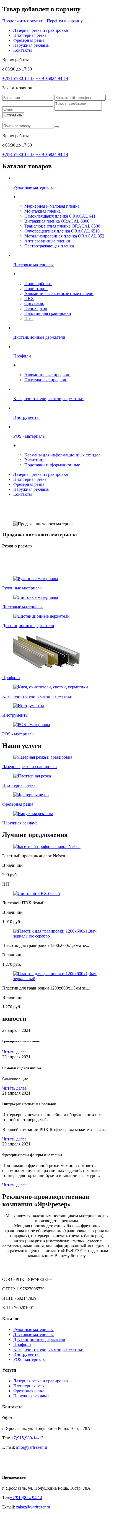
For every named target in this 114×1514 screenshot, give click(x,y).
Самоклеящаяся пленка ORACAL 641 (59, 216)
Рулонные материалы (33, 1329)
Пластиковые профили (46, 379)
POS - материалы (29, 1359)
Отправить (13, 115)
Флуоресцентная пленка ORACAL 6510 (62, 231)
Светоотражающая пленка (49, 246)
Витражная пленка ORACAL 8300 (56, 221)
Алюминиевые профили (47, 374)
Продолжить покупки (22, 21)
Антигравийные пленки (47, 241)
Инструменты (26, 1354)
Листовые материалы (33, 1334)
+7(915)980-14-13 (18, 78)
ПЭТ (28, 318)
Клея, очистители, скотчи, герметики (48, 1349)
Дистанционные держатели (39, 1339)
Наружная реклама (31, 45)
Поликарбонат (38, 283)
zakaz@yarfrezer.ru (32, 1507)
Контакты (22, 50)
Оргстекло (34, 303)
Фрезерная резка (28, 40)
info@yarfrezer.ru (31, 1447)
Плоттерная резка (29, 35)
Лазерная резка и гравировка (40, 30)
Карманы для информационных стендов (62, 455)
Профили (22, 1344)
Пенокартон (35, 308)
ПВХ (29, 298)
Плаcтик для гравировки (47, 313)
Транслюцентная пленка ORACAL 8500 (62, 226)
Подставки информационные (52, 465)
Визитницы (35, 460)
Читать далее (14, 1052)
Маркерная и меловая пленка (51, 206)
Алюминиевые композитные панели (59, 293)
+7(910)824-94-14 (52, 78)
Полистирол (36, 288)
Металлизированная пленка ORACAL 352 (64, 236)
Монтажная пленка (42, 211)
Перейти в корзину (65, 21)
